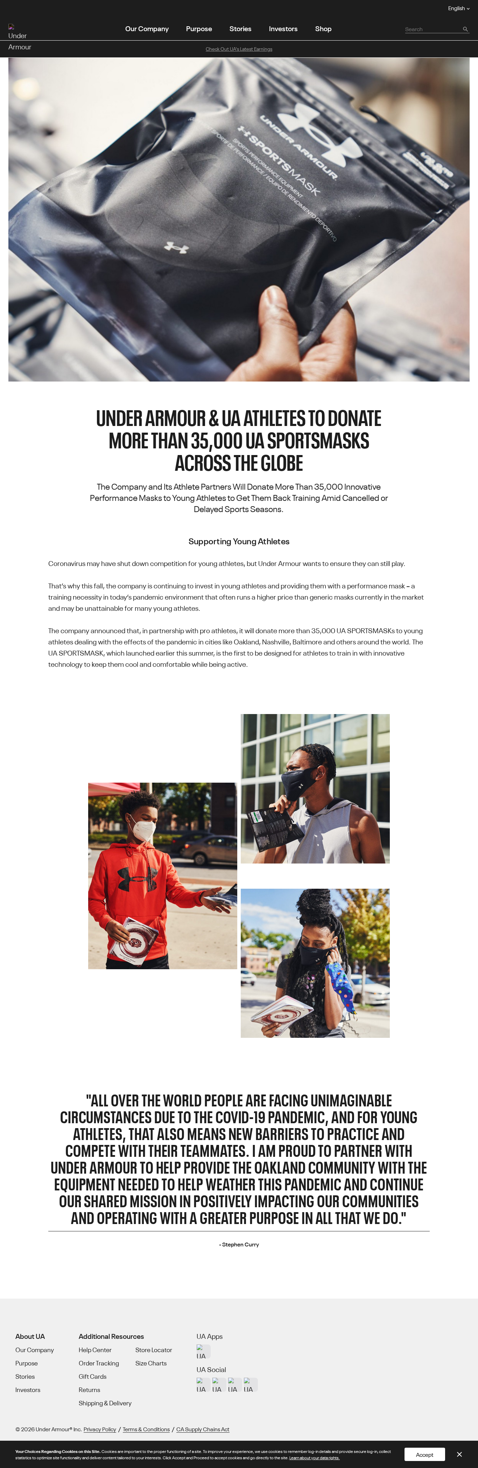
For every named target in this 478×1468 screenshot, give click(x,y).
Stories (241, 28)
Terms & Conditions (146, 1428)
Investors (283, 28)
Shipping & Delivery (105, 1402)
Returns (89, 1389)
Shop (323, 28)
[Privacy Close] (459, 1454)
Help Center (95, 1349)
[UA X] (219, 1385)
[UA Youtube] (235, 1385)
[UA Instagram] (204, 1385)
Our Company (147, 28)
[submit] (465, 29)
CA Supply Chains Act (203, 1428)
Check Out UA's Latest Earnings (239, 49)
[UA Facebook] (251, 1385)
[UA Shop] (204, 1351)
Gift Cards (92, 1376)
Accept (425, 1454)
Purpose (199, 28)
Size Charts (151, 1362)
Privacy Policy (100, 1428)
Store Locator (153, 1349)
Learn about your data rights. (314, 1457)
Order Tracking (99, 1362)
